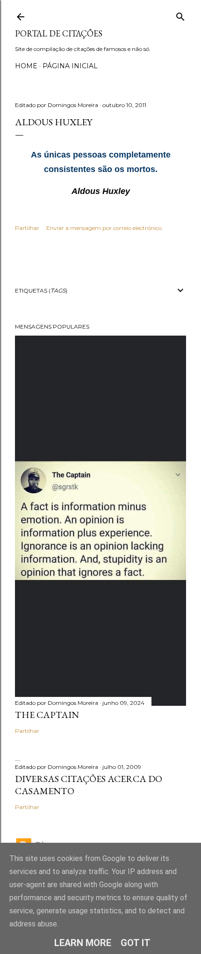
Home (26, 66)
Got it (136, 942)
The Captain (47, 715)
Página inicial (70, 66)
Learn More (82, 942)
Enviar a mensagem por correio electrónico (104, 227)
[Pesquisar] (180, 15)
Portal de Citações (58, 33)
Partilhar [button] (27, 227)
